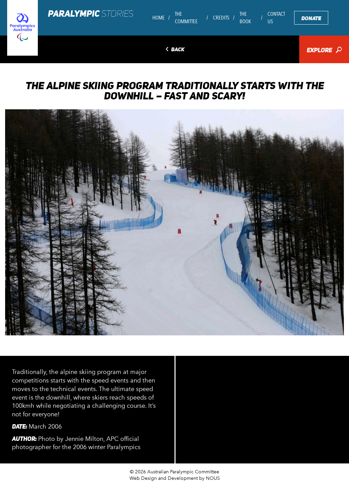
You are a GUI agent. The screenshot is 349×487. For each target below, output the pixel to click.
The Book (245, 18)
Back (174, 49)
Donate (311, 18)
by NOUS (209, 478)
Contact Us (276, 18)
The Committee (186, 18)
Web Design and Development (164, 478)
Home (158, 17)
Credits (221, 17)
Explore (324, 50)
